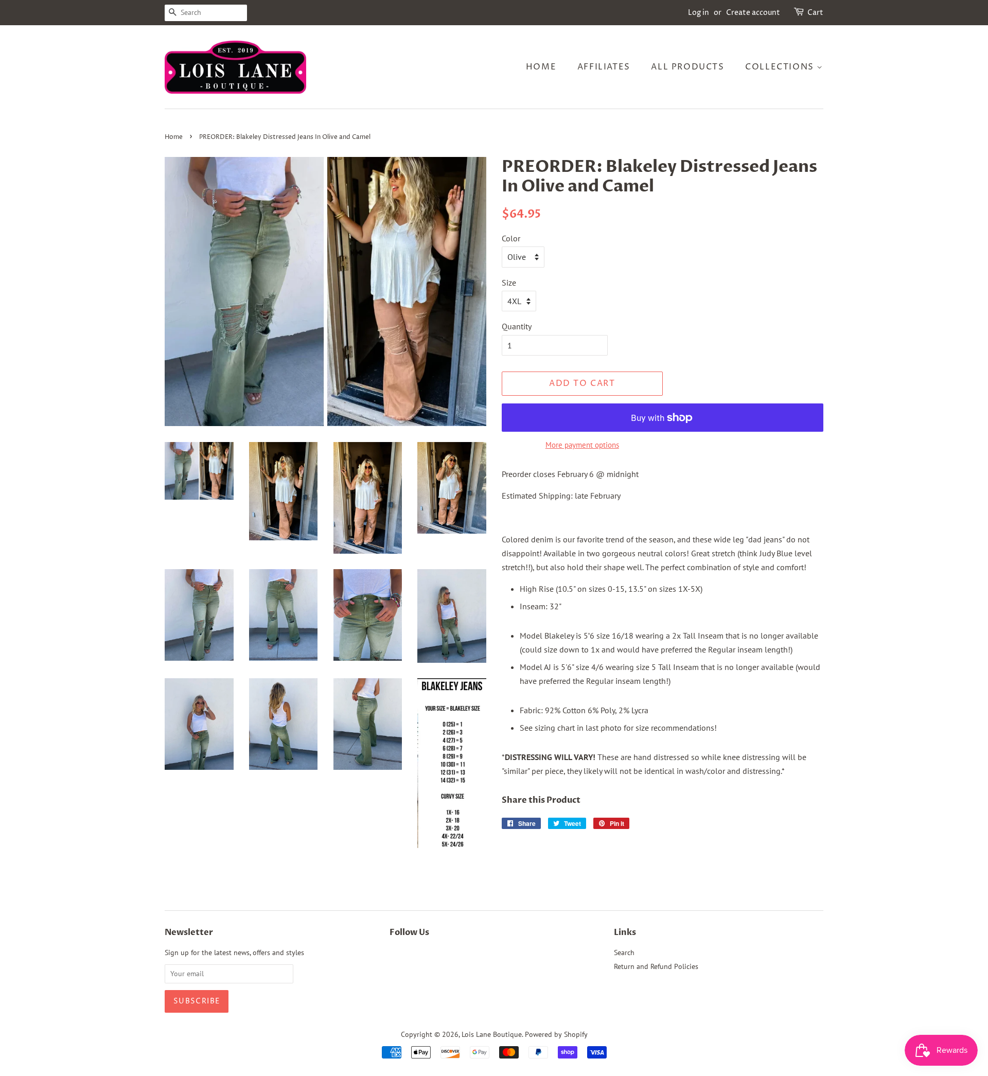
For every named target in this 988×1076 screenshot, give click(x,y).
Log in (698, 12)
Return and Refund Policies (656, 966)
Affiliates (603, 67)
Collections (781, 67)
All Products (687, 67)
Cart (815, 12)
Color (511, 238)
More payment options (582, 445)
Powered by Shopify (556, 1034)
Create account (753, 12)
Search (624, 952)
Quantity (517, 326)
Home (541, 67)
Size (509, 282)
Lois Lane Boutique (492, 1034)
